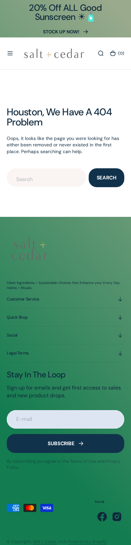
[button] (10, 53)
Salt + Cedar (45, 541)
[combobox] (46, 177)
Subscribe (61, 443)
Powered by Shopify (87, 541)
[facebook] (102, 516)
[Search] (100, 53)
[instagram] (117, 516)
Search (107, 177)
